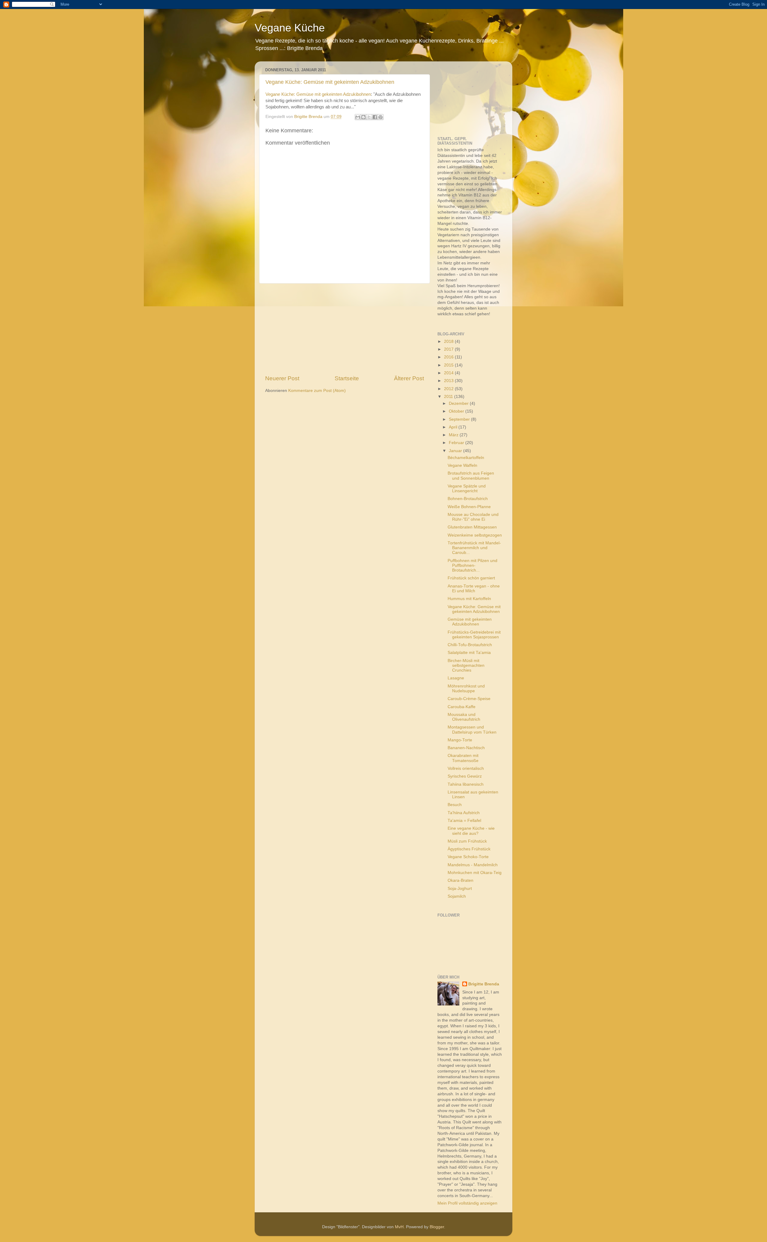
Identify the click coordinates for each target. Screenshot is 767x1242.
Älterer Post (409, 378)
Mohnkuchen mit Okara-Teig (475, 872)
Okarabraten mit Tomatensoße (463, 758)
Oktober (457, 411)
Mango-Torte (460, 740)
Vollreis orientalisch (466, 768)
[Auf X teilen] (369, 117)
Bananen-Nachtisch (466, 748)
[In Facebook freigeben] (375, 117)
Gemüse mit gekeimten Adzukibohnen (470, 621)
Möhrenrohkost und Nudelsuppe (466, 688)
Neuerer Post (282, 378)
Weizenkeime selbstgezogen (475, 535)
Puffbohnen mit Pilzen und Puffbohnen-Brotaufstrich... (472, 565)
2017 (449, 349)
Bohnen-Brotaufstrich (468, 498)
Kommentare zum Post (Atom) (317, 390)
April (453, 427)
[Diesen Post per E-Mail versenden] (358, 117)
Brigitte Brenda (483, 984)
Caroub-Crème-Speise (469, 698)
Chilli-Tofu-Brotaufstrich (470, 645)
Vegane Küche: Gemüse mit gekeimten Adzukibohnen (329, 82)
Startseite (347, 378)
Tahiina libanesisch (466, 784)
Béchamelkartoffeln (466, 457)
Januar (456, 451)
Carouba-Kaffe (461, 707)
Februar (457, 442)
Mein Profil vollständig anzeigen (467, 1203)
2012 (449, 389)
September (460, 419)
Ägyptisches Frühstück (469, 849)
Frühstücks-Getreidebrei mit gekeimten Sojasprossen (474, 634)
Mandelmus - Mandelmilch (473, 865)
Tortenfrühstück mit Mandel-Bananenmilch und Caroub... (474, 548)
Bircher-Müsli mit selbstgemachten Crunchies (466, 665)
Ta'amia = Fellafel (464, 820)
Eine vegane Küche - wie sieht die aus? (471, 830)
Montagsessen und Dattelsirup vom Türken (472, 729)
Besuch (455, 804)
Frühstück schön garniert (471, 578)
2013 (449, 380)
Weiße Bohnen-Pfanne (469, 507)
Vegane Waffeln (462, 465)
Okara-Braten (460, 880)
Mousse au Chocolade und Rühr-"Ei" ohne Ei (473, 517)
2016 (449, 357)
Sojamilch (457, 896)
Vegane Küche (290, 28)
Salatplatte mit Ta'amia (469, 652)
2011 (449, 396)
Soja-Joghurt (460, 888)
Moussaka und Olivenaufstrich (464, 717)
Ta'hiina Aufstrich (464, 813)
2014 (449, 373)
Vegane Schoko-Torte (468, 857)
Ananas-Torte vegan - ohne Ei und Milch (474, 588)
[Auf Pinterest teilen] (381, 117)
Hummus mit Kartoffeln (469, 598)
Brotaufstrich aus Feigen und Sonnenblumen (471, 475)
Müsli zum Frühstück (467, 841)
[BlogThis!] (363, 117)
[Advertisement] (344, 329)
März (454, 435)
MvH (399, 1227)
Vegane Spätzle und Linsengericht (467, 488)
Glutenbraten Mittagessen (472, 527)
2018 (449, 341)
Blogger (437, 1227)
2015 (449, 365)
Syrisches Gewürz (465, 776)
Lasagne (456, 678)
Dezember (459, 403)
